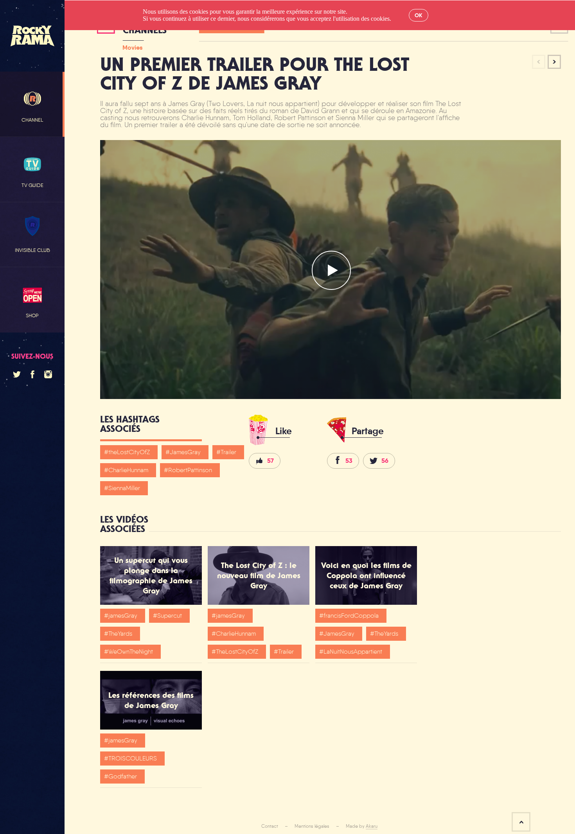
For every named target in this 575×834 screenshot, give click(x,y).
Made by (361, 826)
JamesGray (185, 452)
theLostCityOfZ (129, 452)
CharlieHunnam (128, 470)
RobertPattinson (190, 470)
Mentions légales (312, 826)
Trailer (228, 452)
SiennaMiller (124, 488)
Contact (269, 826)
